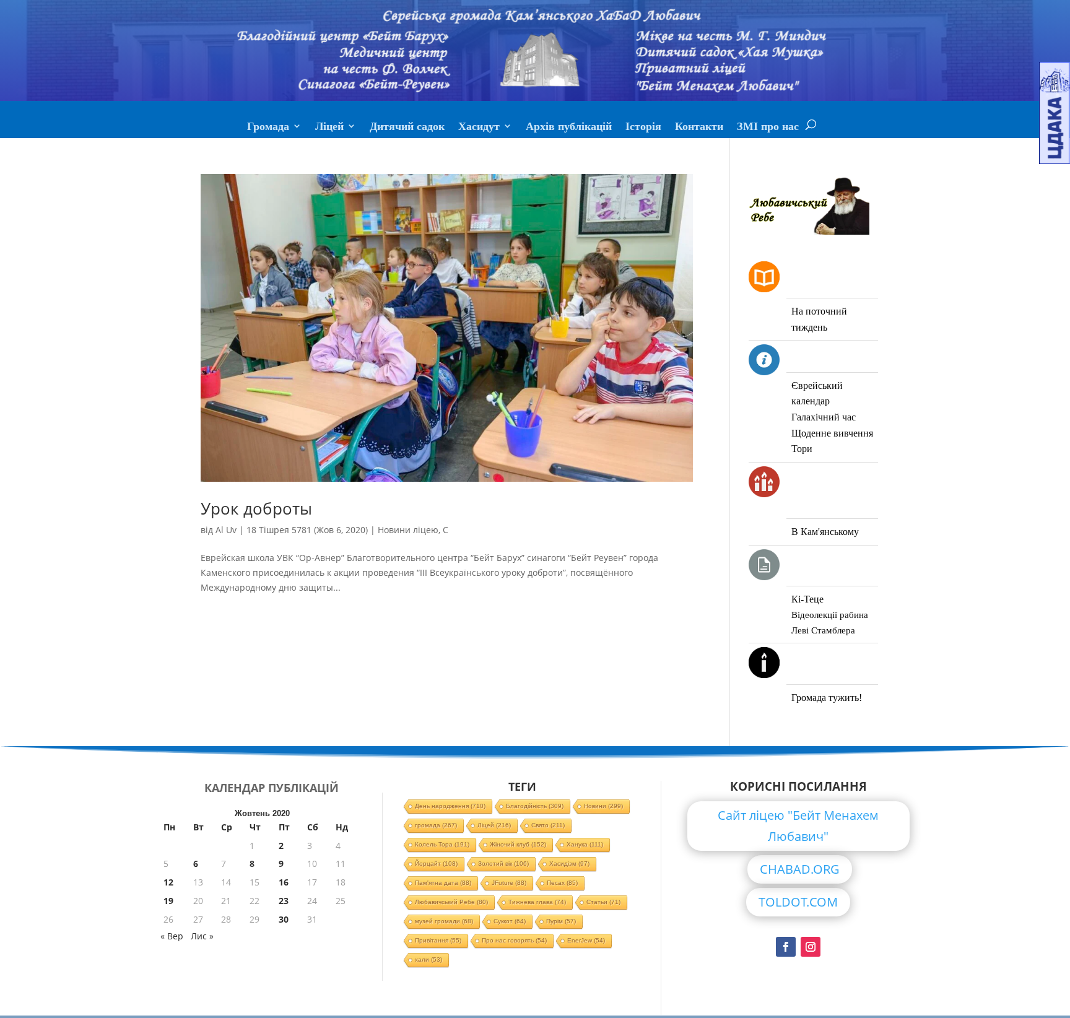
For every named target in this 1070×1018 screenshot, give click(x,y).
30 (284, 919)
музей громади (444, 921)
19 (168, 901)
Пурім (561, 921)
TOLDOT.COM (798, 902)
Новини (603, 806)
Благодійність (534, 806)
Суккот (510, 921)
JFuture (509, 882)
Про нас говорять (514, 940)
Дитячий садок (407, 127)
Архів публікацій (569, 127)
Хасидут (479, 127)
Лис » (202, 936)
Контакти (699, 127)
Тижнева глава (537, 901)
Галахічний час (823, 417)
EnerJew (586, 940)
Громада (268, 127)
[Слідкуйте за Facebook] (786, 947)
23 (284, 901)
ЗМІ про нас (768, 127)
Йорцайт (436, 863)
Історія (643, 127)
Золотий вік (503, 863)
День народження (450, 806)
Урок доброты (256, 508)
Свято (548, 825)
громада (436, 825)
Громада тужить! (826, 697)
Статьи (603, 901)
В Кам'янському (825, 531)
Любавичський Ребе (451, 901)
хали (428, 959)
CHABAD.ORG (800, 869)
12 (168, 882)
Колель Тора (442, 844)
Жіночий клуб (518, 844)
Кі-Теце (807, 599)
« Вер (171, 936)
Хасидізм (569, 863)
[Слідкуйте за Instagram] (810, 947)
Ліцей (329, 127)
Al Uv (226, 530)
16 (284, 882)
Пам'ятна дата (443, 882)
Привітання (438, 940)
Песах (562, 882)
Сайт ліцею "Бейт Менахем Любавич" (798, 826)
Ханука (585, 844)
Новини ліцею (408, 530)
